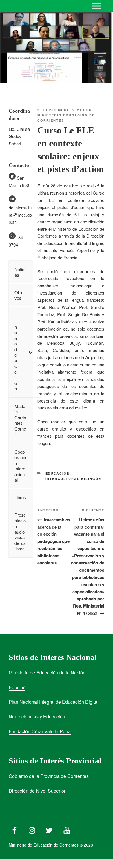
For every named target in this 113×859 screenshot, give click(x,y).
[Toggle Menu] (96, 6)
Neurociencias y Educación (37, 716)
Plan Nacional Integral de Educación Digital (54, 701)
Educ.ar (17, 687)
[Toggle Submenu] (30, 352)
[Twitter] (49, 829)
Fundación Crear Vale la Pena (40, 731)
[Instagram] (32, 829)
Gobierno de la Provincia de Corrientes (49, 776)
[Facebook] (14, 829)
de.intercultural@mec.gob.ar (20, 214)
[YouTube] (66, 829)
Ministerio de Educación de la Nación (47, 672)
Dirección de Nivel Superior (37, 790)
